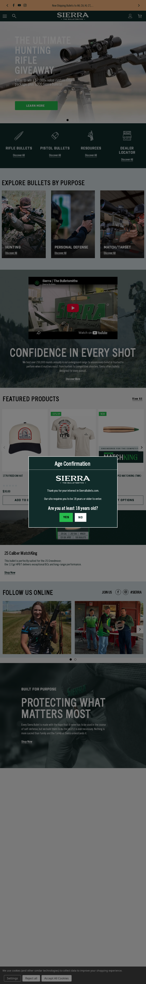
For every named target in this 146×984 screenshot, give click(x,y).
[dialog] (73, 492)
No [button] (80, 517)
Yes (66, 517)
